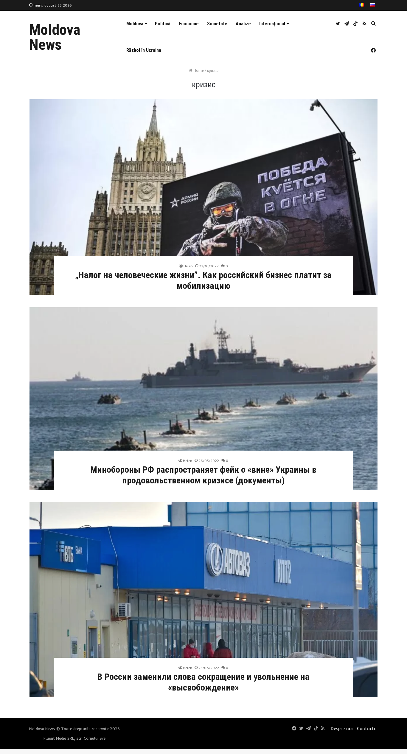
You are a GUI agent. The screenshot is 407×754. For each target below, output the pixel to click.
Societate (217, 24)
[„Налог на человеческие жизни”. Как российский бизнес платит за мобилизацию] (203, 197)
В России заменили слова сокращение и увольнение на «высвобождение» (203, 682)
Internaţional (272, 24)
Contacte (366, 728)
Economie (189, 24)
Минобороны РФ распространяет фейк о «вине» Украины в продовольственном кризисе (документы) (203, 474)
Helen (188, 266)
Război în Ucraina (143, 50)
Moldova (134, 24)
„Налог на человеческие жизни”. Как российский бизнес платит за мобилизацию (203, 280)
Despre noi (341, 728)
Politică (162, 24)
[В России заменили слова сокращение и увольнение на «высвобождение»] (203, 599)
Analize (243, 24)
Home (198, 70)
